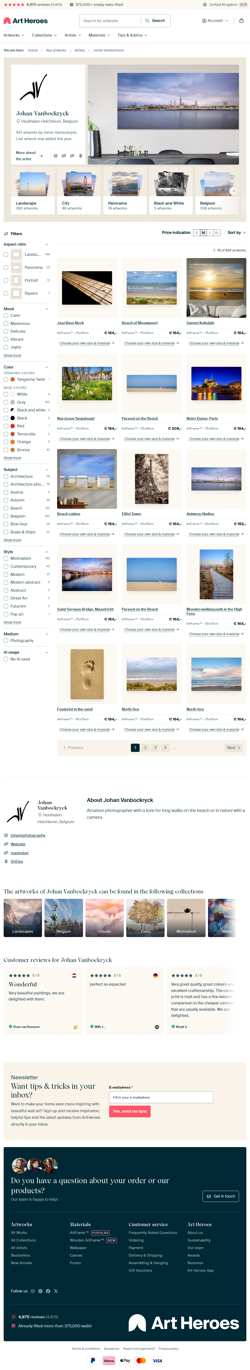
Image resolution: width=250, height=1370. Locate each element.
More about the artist (26, 155)
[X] (56, 1291)
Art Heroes (200, 1224)
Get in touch (224, 1196)
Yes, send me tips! (130, 1111)
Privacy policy (168, 1349)
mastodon (72, 156)
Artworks (12, 35)
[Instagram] (32, 1291)
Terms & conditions (86, 1349)
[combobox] (110, 20)
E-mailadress (121, 1087)
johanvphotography (55, 156)
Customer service (148, 1224)
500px (80, 156)
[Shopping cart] (241, 21)
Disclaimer (112, 1349)
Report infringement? (139, 1349)
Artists (70, 35)
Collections (42, 35)
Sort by (234, 233)
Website (63, 156)
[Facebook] (48, 1291)
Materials (97, 35)
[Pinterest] (40, 1291)
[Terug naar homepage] (26, 20)
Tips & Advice (130, 35)
